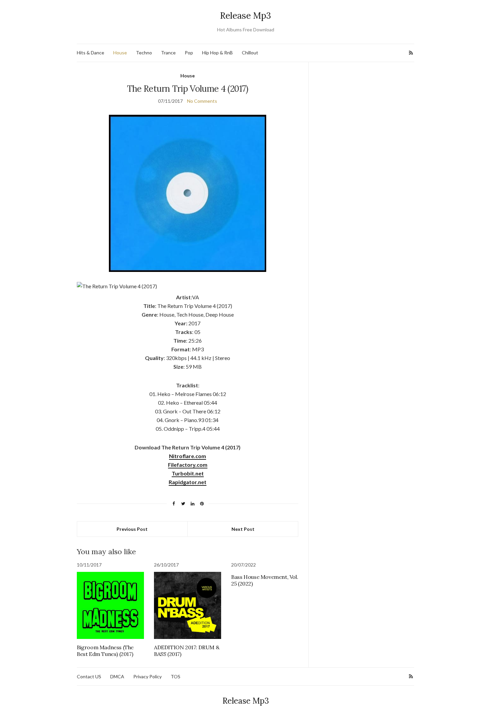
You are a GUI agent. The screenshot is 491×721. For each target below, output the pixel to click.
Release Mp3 (245, 15)
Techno (144, 52)
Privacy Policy (147, 676)
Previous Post (132, 529)
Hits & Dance (90, 52)
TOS (175, 676)
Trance (168, 52)
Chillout (250, 52)
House (120, 52)
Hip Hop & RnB (217, 52)
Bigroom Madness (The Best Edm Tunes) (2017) (105, 650)
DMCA (117, 676)
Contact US (89, 676)
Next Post (243, 529)
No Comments (202, 101)
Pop (189, 52)
